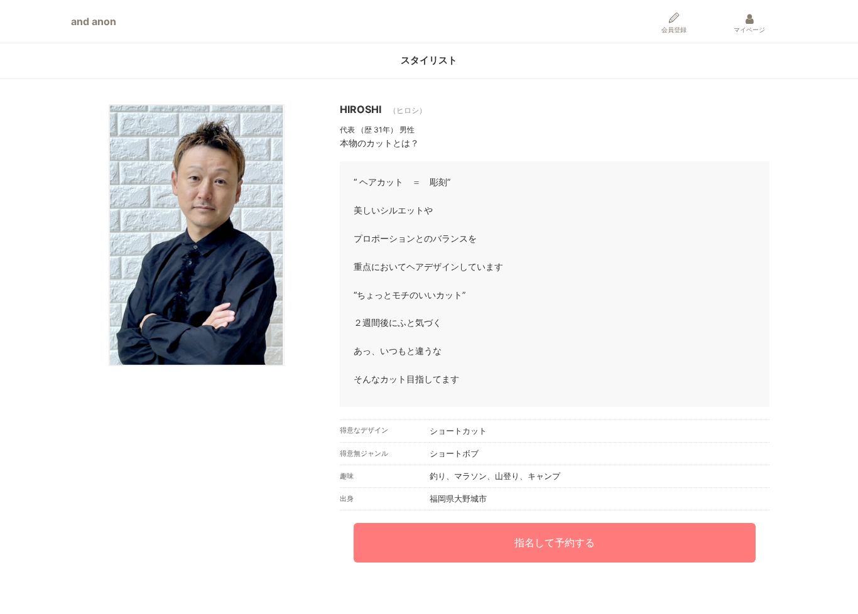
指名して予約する (554, 542)
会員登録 (674, 29)
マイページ (749, 29)
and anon (93, 21)
